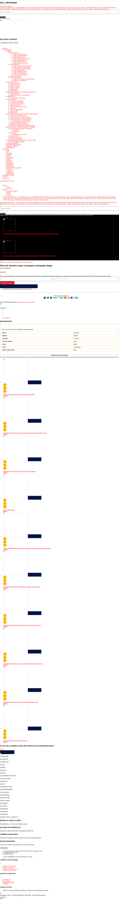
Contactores (13, 133)
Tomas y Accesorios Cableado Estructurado (22, 125)
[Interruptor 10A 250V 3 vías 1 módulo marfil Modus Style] (15, 574)
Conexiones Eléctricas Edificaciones (20, 120)
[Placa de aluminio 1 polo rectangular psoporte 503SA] (9, 252)
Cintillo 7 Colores (15, 87)
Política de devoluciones (10, 869)
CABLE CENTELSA (15, 76)
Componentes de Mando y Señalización (21, 128)
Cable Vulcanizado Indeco (20, 74)
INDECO (9, 160)
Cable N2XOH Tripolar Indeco (21, 67)
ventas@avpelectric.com (7, 181)
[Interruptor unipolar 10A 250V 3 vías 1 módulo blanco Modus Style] (15, 421)
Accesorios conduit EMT (17, 101)
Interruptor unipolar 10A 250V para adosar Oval (19, 394)
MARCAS (6, 149)
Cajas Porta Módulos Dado (17, 115)
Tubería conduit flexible (16, 109)
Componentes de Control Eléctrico (19, 117)
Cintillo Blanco (14, 89)
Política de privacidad (9, 870)
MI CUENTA (6, 881)
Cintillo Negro (14, 90)
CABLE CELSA (14, 53)
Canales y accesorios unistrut (18, 106)
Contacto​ (9, 195)
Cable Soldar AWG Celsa (20, 60)
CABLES (9, 51)
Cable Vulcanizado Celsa (20, 63)
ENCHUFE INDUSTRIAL (13, 144)
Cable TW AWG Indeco (19, 73)
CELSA (8, 156)
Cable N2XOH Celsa (19, 57)
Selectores (16, 131)
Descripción (6, 318)
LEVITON (9, 162)
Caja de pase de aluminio (17, 104)
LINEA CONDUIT (11, 99)
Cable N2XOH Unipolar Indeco (22, 69)
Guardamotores (14, 136)
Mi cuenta (6, 178)
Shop (4, 185)
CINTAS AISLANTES (12, 143)
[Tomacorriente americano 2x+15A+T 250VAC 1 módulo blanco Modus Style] (15, 536)
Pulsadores (16, 130)
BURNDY (9, 155)
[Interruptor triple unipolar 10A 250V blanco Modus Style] (15, 613)
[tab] (61, 318)
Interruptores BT (14, 93)
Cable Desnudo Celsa (19, 54)
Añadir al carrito (7, 283)
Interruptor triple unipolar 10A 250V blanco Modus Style (22, 625)
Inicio (1, 215)
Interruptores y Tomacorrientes (21, 121)
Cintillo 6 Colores (15, 86)
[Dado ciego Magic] (15, 497)
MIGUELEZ (9, 165)
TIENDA (5, 884)
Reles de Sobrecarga (16, 139)
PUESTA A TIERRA (12, 146)
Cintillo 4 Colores (15, 85)
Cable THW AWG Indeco (20, 71)
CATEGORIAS (7, 50)
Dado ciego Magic (9, 510)
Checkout (9, 188)
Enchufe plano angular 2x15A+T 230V (15, 741)
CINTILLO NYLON (11, 82)
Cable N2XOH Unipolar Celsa (21, 58)
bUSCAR (3, 17)
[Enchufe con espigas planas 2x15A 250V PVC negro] (15, 459)
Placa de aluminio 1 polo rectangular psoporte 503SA (29, 256)
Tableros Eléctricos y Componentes (20, 95)
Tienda (5, 176)
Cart (7, 186)
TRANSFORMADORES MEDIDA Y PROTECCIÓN (21, 140)
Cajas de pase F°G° (15, 105)
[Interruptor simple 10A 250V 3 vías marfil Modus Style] (15, 690)
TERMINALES (10, 147)
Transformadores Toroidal (17, 141)
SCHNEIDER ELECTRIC (13, 168)
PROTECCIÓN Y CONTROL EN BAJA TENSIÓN (20, 127)
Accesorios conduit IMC (16, 102)
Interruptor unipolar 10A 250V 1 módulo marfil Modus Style (23, 664)
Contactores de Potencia (20, 134)
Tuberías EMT (14, 111)
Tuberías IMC (13, 112)
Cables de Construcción (20, 80)
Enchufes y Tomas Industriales (18, 122)
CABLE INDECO (15, 64)
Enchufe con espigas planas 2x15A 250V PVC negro (19, 471)
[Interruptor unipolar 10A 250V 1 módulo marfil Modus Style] (15, 651)
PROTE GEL (10, 166)
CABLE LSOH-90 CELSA (20, 55)
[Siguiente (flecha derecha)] (2, 898)
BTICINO (9, 153)
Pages (5, 189)
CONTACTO (7, 879)
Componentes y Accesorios (17, 98)
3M (7, 152)
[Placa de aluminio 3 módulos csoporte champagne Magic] (9, 230)
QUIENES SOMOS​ (8, 175)
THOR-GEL (9, 172)
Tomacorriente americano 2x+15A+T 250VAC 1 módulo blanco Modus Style (27, 548)
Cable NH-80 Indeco (19, 70)
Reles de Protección (15, 137)
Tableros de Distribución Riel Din (19, 124)
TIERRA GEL (10, 173)
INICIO (5, 48)
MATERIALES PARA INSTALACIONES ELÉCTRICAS (22, 114)
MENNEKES (10, 163)
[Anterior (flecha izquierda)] (0, 898)
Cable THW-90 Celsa (19, 61)
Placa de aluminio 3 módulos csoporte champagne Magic (31, 234)
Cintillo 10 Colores (15, 83)
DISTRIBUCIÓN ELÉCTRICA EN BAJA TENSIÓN (20, 92)
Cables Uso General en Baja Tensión (23, 79)
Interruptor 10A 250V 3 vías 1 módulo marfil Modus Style (21, 587)
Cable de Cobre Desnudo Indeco (22, 66)
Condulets (13, 108)
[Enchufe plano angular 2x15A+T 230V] (15, 728)
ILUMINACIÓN (10, 96)
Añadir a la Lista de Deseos (10, 286)
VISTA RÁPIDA (34, 382)
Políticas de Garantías (9, 866)
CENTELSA (10, 157)
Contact (8, 194)
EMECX (8, 159)
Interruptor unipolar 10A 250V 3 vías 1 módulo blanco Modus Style (25, 433)
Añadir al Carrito (7, 752)
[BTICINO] (6, 306)
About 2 (8, 192)
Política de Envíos (8, 867)
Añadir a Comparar (29, 286)
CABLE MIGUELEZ (15, 77)
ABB (7, 150)
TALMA (8, 169)
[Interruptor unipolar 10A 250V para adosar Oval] (15, 382)
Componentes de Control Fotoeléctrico (21, 118)
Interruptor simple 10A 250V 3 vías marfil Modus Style (20, 702)
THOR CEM (9, 171)
